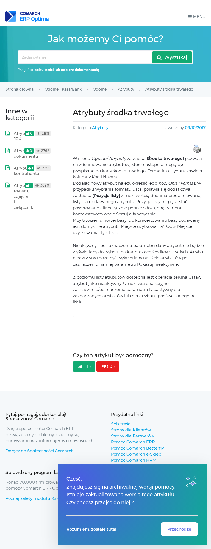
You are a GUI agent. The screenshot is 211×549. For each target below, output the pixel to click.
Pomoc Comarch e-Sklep (136, 454)
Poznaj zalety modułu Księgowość (40, 498)
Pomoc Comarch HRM (133, 460)
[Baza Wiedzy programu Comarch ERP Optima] (27, 16)
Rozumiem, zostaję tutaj (91, 529)
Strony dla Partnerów (132, 436)
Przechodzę (179, 529)
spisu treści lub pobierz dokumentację (67, 70)
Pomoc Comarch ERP (133, 442)
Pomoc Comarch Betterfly (137, 448)
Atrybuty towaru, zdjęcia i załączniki (24, 196)
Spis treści (121, 423)
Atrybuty (100, 127)
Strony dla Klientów (131, 429)
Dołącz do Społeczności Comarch (39, 450)
